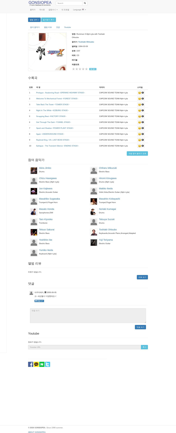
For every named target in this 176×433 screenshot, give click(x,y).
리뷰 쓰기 (142, 277)
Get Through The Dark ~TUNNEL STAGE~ (53, 122)
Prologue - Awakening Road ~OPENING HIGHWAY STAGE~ (60, 93)
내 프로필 (65, 10)
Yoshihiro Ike (45, 240)
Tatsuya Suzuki (107, 219)
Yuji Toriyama (106, 240)
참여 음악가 (35, 27)
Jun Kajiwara (45, 188)
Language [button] (77, 10)
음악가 (32, 10)
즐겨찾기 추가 (48, 20)
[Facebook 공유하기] (30, 364)
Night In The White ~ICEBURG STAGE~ (52, 110)
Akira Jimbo (45, 168)
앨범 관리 (34, 20)
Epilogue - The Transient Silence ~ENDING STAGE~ (57, 146)
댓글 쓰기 (140, 327)
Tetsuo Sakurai (46, 229)
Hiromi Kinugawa (107, 178)
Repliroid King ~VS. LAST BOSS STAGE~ (53, 140)
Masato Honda (46, 209)
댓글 (58, 27)
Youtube (67, 27)
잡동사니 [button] (52, 10)
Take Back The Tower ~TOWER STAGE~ (52, 104)
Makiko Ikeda (106, 188)
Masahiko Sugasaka (49, 199)
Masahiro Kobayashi (109, 199)
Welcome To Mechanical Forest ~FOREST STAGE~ (57, 99)
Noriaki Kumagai (107, 209)
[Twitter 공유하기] (47, 364)
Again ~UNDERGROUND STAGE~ (50, 134)
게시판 (42, 10)
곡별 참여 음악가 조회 (137, 153)
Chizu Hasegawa (48, 178)
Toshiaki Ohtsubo (86, 42)
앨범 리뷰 (48, 27)
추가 (144, 347)
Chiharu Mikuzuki (108, 168)
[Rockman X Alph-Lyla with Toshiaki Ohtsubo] (48, 51)
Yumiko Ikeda (46, 250)
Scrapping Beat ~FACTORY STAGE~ (51, 116)
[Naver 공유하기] (41, 364)
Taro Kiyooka (45, 219)
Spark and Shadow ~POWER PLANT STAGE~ (55, 128)
